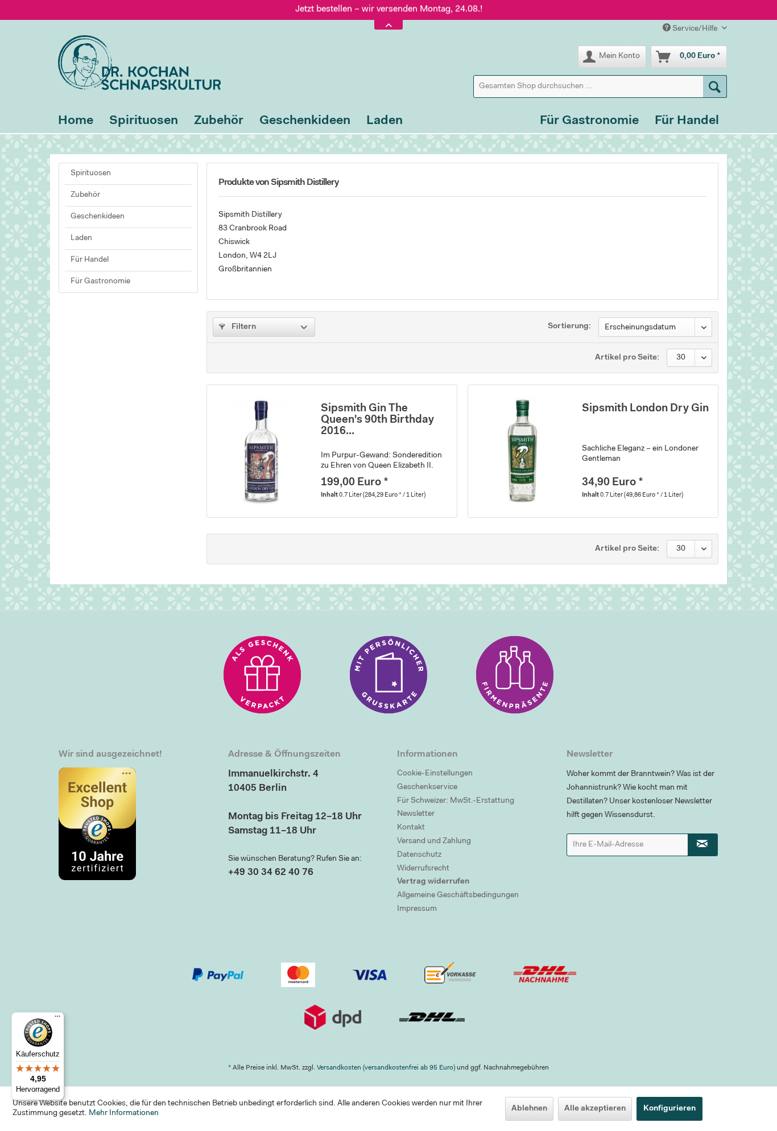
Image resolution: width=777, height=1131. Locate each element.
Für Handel (90, 260)
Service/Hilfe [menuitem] (695, 29)
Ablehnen (529, 1109)
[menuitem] (600, 86)
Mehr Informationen (124, 1113)
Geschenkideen (98, 217)
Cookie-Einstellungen (435, 774)
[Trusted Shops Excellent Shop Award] (135, 823)
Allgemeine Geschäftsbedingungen (458, 895)
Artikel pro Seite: (627, 358)
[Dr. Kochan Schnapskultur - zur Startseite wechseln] (135, 62)
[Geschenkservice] (262, 674)
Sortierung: (569, 327)
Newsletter (416, 814)
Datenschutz (419, 855)
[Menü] (57, 1019)
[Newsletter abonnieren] (703, 844)
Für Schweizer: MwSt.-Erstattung (455, 801)
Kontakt (411, 828)
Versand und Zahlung (434, 841)
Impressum (417, 909)
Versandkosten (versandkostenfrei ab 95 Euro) (386, 1067)
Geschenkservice (427, 787)
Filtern (243, 327)
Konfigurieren (669, 1109)
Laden (81, 238)
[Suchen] (715, 86)
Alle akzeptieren (595, 1109)
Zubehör (85, 195)
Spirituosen (91, 174)
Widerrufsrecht (423, 869)
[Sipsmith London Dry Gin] (522, 451)
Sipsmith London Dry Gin (645, 408)
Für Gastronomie (100, 282)
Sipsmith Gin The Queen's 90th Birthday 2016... (377, 420)
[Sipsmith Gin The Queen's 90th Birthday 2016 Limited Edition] (261, 451)
